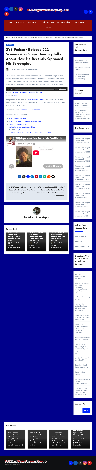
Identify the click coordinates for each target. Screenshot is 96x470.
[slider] (64, 89)
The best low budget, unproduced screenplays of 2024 (82, 150)
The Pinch (78, 242)
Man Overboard (80, 237)
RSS (15, 95)
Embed (39, 92)
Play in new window (20, 92)
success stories (80, 394)
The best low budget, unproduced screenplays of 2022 (82, 168)
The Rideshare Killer (82, 247)
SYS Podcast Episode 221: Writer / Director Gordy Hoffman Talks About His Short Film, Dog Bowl (22, 190)
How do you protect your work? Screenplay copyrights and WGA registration (82, 288)
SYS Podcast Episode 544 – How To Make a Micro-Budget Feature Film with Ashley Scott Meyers (58, 235)
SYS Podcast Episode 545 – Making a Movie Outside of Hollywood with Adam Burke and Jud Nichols (36, 235)
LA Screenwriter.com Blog (18, 124)
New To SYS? (20, 22)
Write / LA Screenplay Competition (22, 127)
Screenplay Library (64, 22)
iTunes (28, 100)
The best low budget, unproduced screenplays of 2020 (82, 186)
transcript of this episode (30, 110)
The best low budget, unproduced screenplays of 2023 (82, 159)
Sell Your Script (33, 22)
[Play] (8, 89)
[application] (37, 89)
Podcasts (45, 22)
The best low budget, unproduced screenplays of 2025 (82, 141)
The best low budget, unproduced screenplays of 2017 (82, 214)
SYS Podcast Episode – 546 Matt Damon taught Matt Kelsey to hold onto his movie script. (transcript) (15, 439)
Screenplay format (81, 367)
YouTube (35, 100)
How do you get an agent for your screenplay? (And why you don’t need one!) (82, 349)
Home (10, 22)
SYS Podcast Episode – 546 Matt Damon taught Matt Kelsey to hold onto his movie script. (14, 235)
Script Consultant (81, 22)
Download (32, 92)
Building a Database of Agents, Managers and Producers (82, 317)
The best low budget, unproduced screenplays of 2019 (82, 196)
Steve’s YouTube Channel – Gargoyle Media (25, 121)
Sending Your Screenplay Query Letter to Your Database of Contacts (81, 328)
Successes (48, 28)
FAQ (53, 22)
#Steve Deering (33, 69)
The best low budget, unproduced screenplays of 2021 (82, 177)
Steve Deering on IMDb (17, 118)
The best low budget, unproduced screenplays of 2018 (82, 205)
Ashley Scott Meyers (18, 69)
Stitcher (42, 100)
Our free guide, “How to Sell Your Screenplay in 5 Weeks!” (30, 133)
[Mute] (60, 89)
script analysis (21, 130)
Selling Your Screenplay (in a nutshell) (81, 277)
